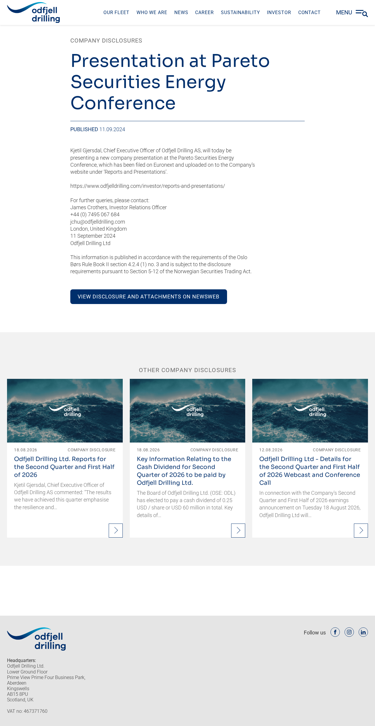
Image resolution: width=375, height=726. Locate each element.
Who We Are (152, 12)
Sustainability (240, 12)
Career (204, 12)
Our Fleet (116, 12)
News (181, 12)
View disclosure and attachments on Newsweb (148, 296)
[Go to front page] (33, 12)
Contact (309, 12)
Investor (279, 12)
